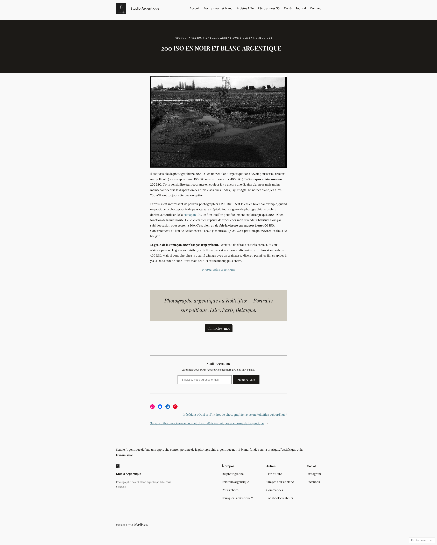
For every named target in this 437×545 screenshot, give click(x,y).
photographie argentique (218, 269)
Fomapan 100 (192, 215)
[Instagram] (152, 406)
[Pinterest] (175, 406)
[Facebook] (160, 406)
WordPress (141, 524)
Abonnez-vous (246, 379)
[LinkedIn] (167, 406)
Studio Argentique (144, 8)
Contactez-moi (218, 328)
